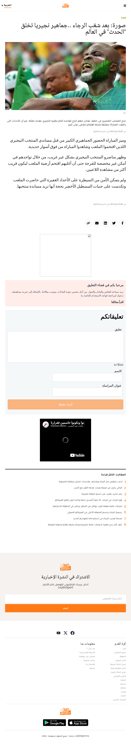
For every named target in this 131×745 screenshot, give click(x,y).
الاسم (118, 371)
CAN (123, 18)
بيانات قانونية (89, 660)
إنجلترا (123, 680)
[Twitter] (65, 633)
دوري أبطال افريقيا (118, 664)
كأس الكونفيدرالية (118, 668)
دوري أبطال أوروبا (118, 672)
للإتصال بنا (90, 664)
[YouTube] (58, 633)
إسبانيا (123, 684)
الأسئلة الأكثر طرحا (87, 652)
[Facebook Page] (72, 633)
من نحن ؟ (91, 648)
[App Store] (78, 722)
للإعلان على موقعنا (87, 656)
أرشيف (92, 668)
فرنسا (123, 692)
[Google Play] (54, 722)
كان (124, 648)
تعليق (118, 329)
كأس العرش (120, 660)
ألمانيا (123, 695)
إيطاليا (123, 688)
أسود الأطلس (120, 652)
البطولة (123, 656)
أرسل (65, 608)
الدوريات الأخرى (119, 699)
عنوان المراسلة (112, 385)
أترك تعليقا (65, 404)
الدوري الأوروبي (119, 676)
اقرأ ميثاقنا (117, 301)
